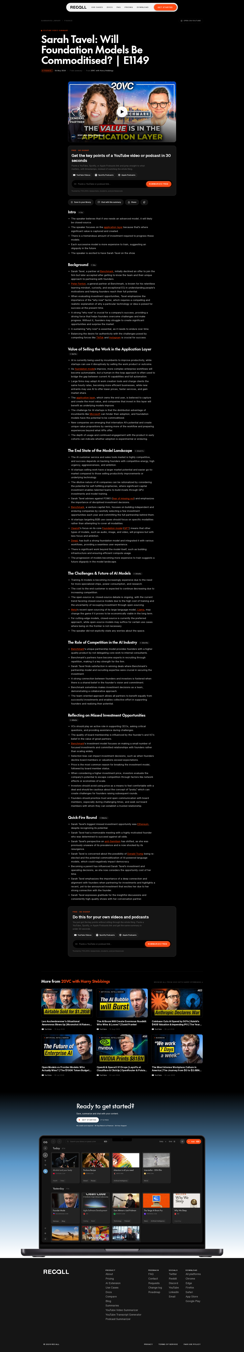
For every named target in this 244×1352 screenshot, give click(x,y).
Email (172, 1296)
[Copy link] (144, 202)
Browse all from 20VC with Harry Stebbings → (178, 982)
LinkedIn (174, 1292)
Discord (173, 1283)
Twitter (173, 1274)
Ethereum (142, 824)
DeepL (74, 540)
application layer (113, 227)
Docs (110, 7)
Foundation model (112, 528)
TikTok (100, 337)
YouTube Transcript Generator (123, 1314)
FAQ (119, 7)
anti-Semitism (113, 841)
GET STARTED (89, 1120)
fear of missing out (123, 498)
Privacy (148, 1344)
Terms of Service (168, 1344)
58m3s (104, 818)
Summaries (112, 1305)
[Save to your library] (88, 991)
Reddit (173, 1278)
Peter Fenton (78, 283)
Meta (74, 609)
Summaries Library (51, 20)
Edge (189, 1283)
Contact (153, 1278)
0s (81, 212)
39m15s (145, 643)
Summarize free (158, 184)
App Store (192, 1296)
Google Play (193, 1301)
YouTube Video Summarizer (122, 1310)
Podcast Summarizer (118, 1319)
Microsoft (95, 414)
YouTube (174, 1287)
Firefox (190, 1287)
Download (143, 7)
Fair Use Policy (192, 1344)
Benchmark (106, 271)
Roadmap (154, 1292)
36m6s (138, 573)
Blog (108, 1301)
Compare (111, 1296)
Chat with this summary (111, 202)
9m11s (74, 354)
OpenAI (75, 528)
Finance (68, 20)
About (109, 1274)
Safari (189, 1292)
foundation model (85, 369)
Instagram (115, 337)
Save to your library (82, 202)
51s (94, 265)
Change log (155, 1287)
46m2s (74, 720)
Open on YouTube (192, 20)
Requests (154, 1283)
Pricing (129, 7)
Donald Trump (135, 853)
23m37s (140, 451)
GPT (126, 528)
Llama (140, 609)
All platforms (193, 1274)
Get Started (165, 7)
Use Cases (97, 7)
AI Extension (113, 1283)
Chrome (190, 1278)
